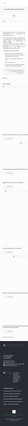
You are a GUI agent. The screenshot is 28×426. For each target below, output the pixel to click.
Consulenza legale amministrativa (12, 393)
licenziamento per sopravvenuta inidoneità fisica (15, 169)
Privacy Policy (15, 414)
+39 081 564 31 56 (9, 361)
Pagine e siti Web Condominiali (11, 404)
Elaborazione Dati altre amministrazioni (13, 401)
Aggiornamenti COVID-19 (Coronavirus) (13, 182)
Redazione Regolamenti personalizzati (13, 399)
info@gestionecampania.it (11, 365)
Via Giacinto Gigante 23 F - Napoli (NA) (14, 364)
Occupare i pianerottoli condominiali (12, 248)
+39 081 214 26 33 (9, 362)
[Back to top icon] (14, 411)
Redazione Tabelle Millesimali (11, 396)
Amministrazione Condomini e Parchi (13, 391)
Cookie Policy (7, 414)
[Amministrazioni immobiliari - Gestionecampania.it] (4, 3)
